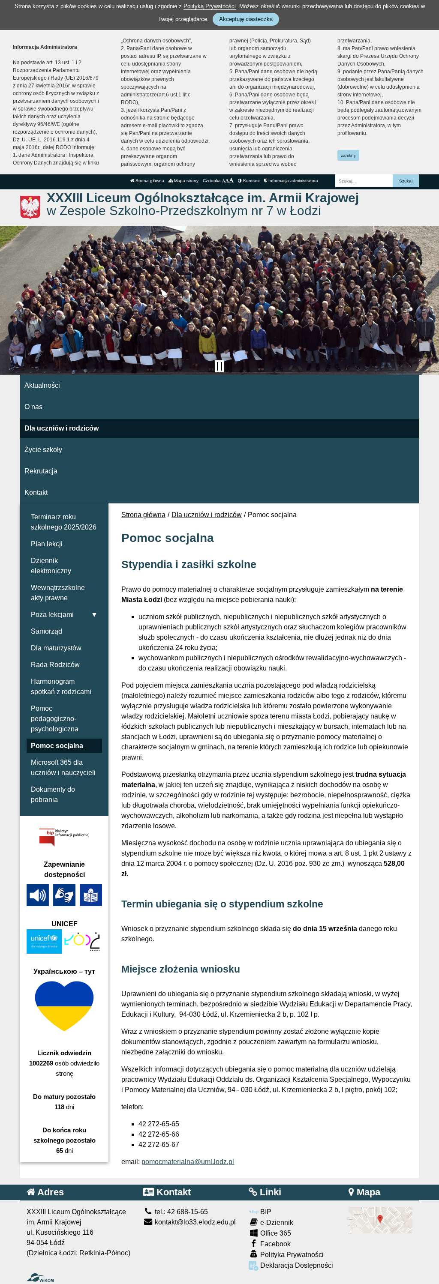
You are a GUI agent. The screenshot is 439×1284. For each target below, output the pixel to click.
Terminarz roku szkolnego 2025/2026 (63, 522)
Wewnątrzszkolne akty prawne (58, 593)
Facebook (275, 1244)
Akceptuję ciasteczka (246, 19)
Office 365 (275, 1233)
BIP (265, 1211)
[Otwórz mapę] (380, 1219)
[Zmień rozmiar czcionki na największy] (231, 180)
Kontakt (36, 492)
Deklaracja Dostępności (296, 1265)
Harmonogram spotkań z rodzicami (61, 686)
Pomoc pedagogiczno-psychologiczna (54, 719)
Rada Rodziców (55, 664)
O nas (33, 406)
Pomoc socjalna (57, 745)
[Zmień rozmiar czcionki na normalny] (223, 180)
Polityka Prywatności (291, 1254)
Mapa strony (185, 180)
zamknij (348, 155)
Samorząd (46, 631)
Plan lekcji (47, 544)
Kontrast (251, 180)
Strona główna (149, 180)
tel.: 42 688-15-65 (180, 1211)
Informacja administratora (292, 180)
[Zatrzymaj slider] (219, 366)
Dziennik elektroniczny (51, 566)
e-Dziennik (276, 1222)
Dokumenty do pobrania (53, 794)
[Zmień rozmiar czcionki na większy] (227, 180)
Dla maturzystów (56, 648)
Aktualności (42, 385)
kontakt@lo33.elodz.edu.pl (194, 1222)
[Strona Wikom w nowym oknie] (40, 1277)
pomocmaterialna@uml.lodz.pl (187, 1161)
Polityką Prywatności (209, 6)
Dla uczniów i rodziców (61, 428)
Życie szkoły (43, 449)
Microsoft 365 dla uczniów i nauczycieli (63, 767)
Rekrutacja (40, 471)
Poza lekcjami (52, 614)
